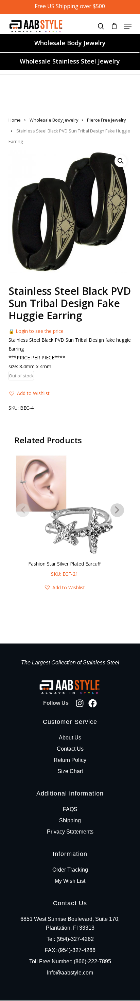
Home (14, 120)
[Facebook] (92, 703)
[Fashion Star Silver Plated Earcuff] (65, 504)
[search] (100, 26)
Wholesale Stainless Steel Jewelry (70, 61)
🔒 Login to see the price (36, 331)
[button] (128, 26)
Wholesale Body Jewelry (70, 43)
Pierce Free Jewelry (106, 120)
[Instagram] (79, 703)
